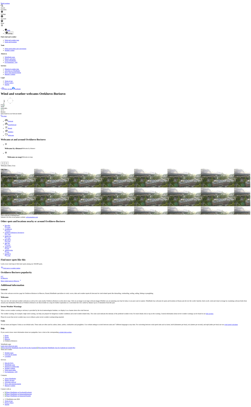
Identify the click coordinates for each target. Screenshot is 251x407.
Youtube (28, 396)
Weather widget (9, 50)
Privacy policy (9, 83)
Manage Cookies (10, 74)
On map (4, 116)
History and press (10, 59)
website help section (65, 332)
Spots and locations (11, 42)
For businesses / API (11, 62)
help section (209, 314)
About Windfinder (10, 60)
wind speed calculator (231, 324)
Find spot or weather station (11, 268)
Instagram (29, 394)
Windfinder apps (10, 57)
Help (8, 30)
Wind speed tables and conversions (15, 48)
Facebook (18, 89)
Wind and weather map (12, 40)
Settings (10, 33)
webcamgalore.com (32, 217)
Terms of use (9, 81)
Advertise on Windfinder (12, 71)
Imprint (7, 84)
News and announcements (13, 72)
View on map (8, 89)
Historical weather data (12, 69)
